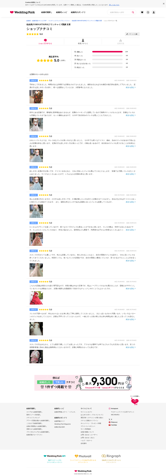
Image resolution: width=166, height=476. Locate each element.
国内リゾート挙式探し (33, 415)
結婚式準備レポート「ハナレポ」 (65, 412)
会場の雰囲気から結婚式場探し (36, 426)
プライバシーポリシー (88, 426)
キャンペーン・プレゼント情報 (91, 423)
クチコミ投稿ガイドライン (89, 420)
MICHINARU (115, 415)
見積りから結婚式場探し (34, 429)
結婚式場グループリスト (34, 435)
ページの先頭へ (135, 396)
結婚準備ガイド (59, 421)
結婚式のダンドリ (78, 12)
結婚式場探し (46, 12)
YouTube (114, 425)
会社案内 (84, 443)
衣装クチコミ (83, 43)
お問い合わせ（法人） (88, 438)
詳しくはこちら (114, 5)
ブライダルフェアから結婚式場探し (38, 432)
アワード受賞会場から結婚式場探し (38, 420)
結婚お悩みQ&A (59, 427)
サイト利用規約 (86, 429)
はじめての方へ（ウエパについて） (92, 415)
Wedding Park (83, 471)
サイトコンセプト (86, 412)
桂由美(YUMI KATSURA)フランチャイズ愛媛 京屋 (48, 24)
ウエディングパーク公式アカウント (122, 412)
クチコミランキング (33, 417)
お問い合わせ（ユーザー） (89, 435)
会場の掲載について (87, 432)
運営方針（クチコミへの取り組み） (92, 417)
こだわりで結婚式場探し (34, 423)
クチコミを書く (133, 34)
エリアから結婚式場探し (34, 412)
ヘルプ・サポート (86, 440)
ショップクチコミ (45, 43)
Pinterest (114, 422)
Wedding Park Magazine (62, 424)
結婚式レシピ (61, 12)
